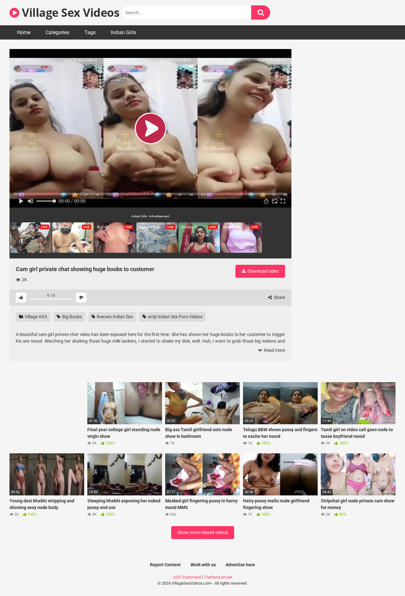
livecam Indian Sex (114, 316)
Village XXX (35, 316)
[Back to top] (383, 576)
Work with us (203, 564)
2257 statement (187, 577)
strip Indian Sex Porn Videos (174, 316)
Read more (274, 350)
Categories (57, 32)
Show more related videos (203, 532)
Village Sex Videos (69, 12)
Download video (262, 271)
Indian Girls (123, 32)
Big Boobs (71, 316)
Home (23, 32)
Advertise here (240, 564)
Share (279, 297)
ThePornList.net (218, 577)
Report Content (165, 564)
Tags (90, 32)
